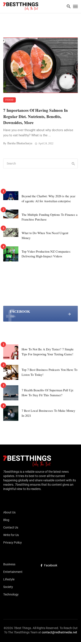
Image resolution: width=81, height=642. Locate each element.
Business (9, 564)
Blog (6, 520)
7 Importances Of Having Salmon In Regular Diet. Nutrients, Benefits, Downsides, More (35, 116)
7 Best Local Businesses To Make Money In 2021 (48, 413)
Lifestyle (8, 579)
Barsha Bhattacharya (19, 143)
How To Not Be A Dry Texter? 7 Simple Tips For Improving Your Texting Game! (48, 351)
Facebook (50, 565)
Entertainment (12, 572)
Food (9, 99)
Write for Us (11, 535)
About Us (9, 512)
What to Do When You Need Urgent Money (45, 235)
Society (8, 587)
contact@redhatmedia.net (59, 632)
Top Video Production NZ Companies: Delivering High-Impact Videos (46, 253)
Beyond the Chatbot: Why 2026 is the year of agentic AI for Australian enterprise (48, 198)
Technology (11, 594)
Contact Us (10, 527)
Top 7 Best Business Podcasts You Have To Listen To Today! (49, 372)
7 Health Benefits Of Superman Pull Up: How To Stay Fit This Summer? (48, 392)
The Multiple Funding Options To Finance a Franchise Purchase (50, 217)
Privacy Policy (12, 542)
